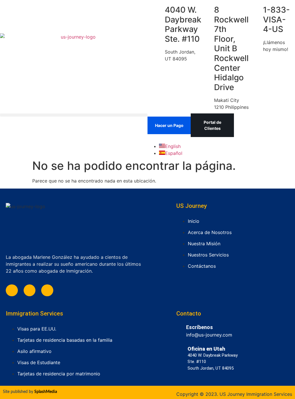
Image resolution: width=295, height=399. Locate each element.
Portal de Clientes (212, 125)
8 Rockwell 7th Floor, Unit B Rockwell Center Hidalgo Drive (231, 48)
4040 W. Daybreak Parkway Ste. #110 (183, 24)
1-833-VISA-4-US (276, 19)
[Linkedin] (30, 290)
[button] (74, 115)
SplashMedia (45, 392)
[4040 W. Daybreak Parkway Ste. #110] (157, 10)
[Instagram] (47, 290)
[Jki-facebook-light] (12, 290)
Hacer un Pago (169, 125)
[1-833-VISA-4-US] (256, 10)
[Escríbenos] (179, 330)
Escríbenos (199, 327)
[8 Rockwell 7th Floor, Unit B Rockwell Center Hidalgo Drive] (207, 10)
